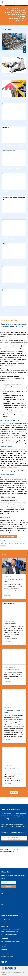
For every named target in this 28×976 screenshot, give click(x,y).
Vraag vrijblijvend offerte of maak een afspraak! (14, 838)
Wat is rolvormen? (6, 919)
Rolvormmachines (8, 384)
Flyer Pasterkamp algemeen (9, 934)
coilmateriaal (14, 342)
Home (3, 972)
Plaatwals (6, 284)
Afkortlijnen (6, 399)
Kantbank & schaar (10, 122)
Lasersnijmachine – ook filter (13, 145)
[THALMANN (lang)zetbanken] (14, 755)
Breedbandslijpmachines (10, 414)
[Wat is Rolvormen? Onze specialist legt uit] (14, 566)
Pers (4, 215)
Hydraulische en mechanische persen (14, 407)
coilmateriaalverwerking (7, 334)
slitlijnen (14, 399)
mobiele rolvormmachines (16, 489)
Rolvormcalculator (6, 922)
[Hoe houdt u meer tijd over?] (14, 657)
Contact (3, 974)
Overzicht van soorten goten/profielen (11, 929)
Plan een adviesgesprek (8, 536)
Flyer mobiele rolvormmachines (9, 931)
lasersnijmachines (15, 391)
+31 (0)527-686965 (6, 954)
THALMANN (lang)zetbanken (12, 768)
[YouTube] (2, 962)
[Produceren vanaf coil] (14, 610)
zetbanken (15, 388)
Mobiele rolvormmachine (12, 168)
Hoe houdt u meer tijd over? (11, 669)
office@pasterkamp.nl (7, 956)
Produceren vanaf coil (10, 623)
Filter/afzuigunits (8, 411)
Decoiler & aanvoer (10, 75)
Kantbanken (6, 388)
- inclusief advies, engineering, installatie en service (15, 14)
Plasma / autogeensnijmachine (11, 238)
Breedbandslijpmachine (11, 308)
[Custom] (25, 48)
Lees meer (7, 595)
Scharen (5, 391)
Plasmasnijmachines (9, 395)
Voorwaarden (9, 972)
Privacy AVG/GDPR (19, 972)
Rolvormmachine (9, 52)
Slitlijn (5, 261)
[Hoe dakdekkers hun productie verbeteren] (14, 697)
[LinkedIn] (6, 962)
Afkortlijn (6, 191)
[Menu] (26, 2)
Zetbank (6, 98)
